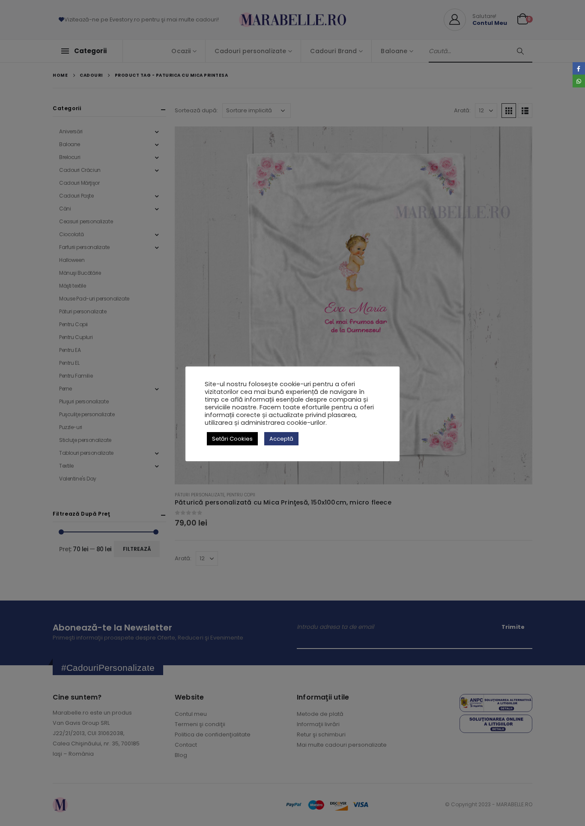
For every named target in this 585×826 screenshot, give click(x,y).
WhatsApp (579, 81)
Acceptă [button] (281, 439)
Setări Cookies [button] (232, 439)
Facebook (579, 68)
